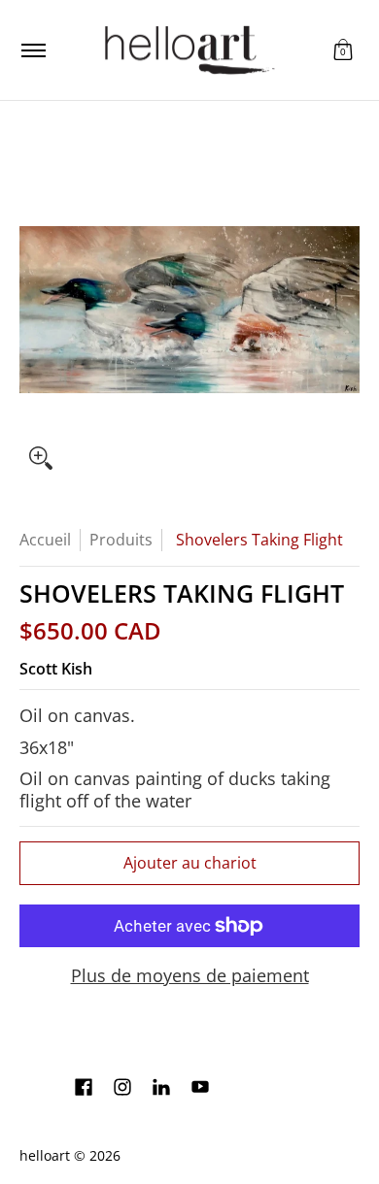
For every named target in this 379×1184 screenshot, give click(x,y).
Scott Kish (55, 668)
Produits (121, 539)
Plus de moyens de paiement (190, 976)
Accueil (45, 539)
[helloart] (186, 50)
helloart (44, 1156)
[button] (343, 50)
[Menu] (32, 50)
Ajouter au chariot (190, 862)
